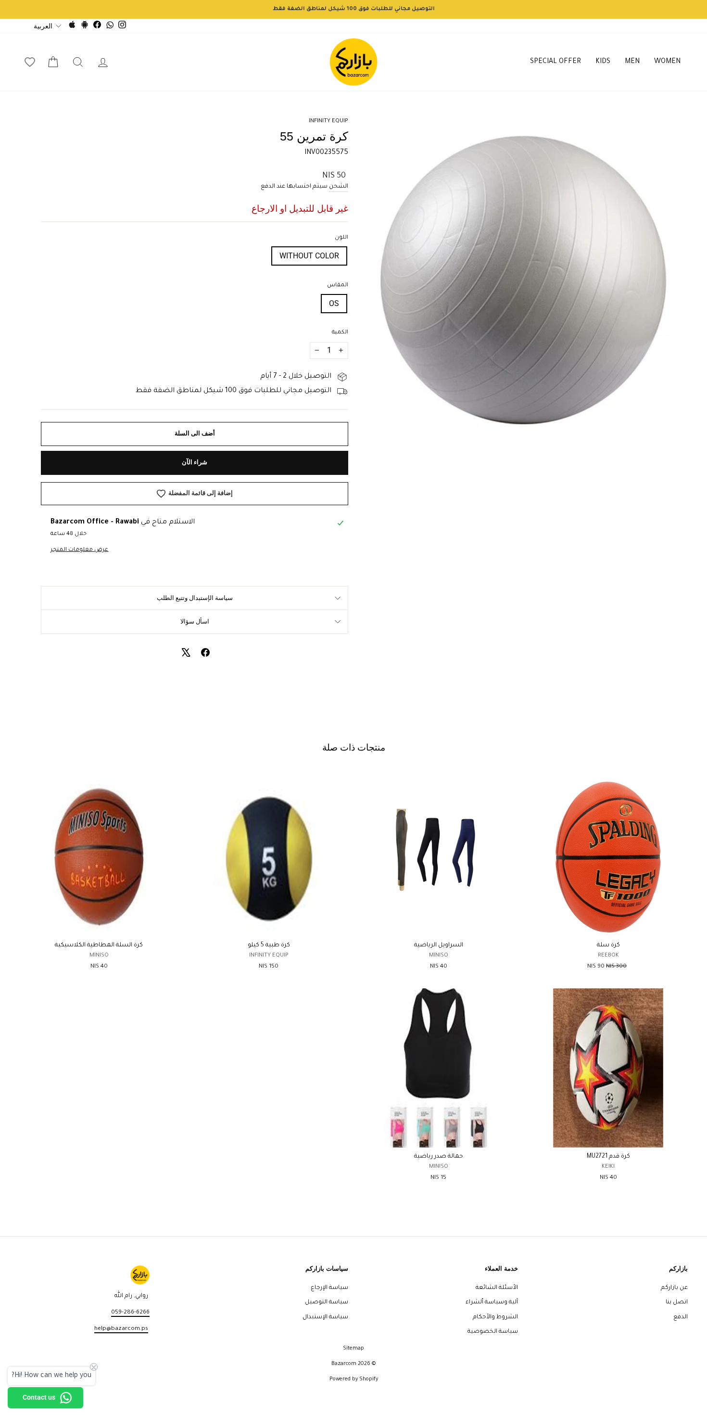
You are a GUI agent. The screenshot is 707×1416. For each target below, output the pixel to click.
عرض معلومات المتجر (79, 550)
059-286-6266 (130, 1312)
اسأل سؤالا (194, 621)
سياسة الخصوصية (492, 1331)
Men (632, 62)
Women (667, 62)
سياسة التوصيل (326, 1302)
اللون (341, 238)
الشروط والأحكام (495, 1317)
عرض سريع (608, 925)
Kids (602, 62)
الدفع (680, 1317)
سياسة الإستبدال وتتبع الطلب (195, 597)
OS (334, 303)
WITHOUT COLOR (309, 255)
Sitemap (353, 1349)
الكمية (340, 333)
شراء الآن (194, 462)
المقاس (337, 285)
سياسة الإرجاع (329, 1288)
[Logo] (353, 62)
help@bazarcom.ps (121, 1329)
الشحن (338, 186)
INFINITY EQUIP (328, 121)
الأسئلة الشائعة (497, 1288)
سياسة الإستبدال (325, 1317)
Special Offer (555, 62)
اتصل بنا (677, 1302)
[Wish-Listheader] (30, 62)
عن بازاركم (674, 1288)
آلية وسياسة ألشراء (492, 1302)
